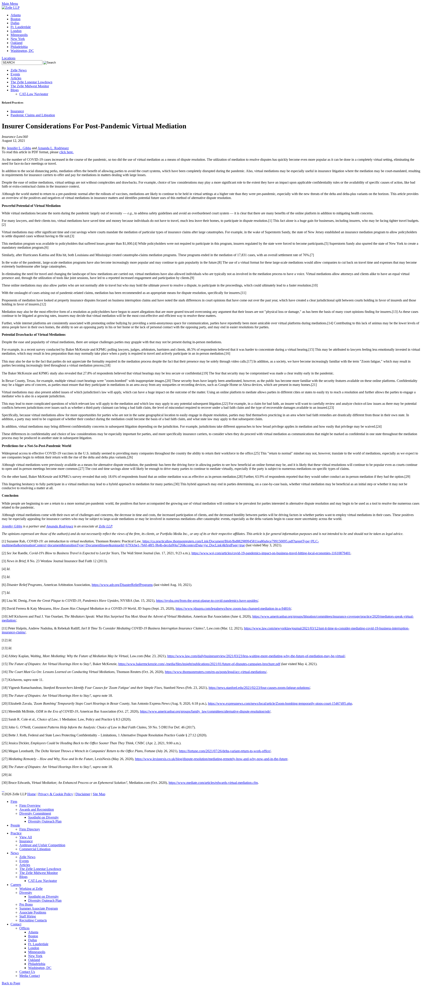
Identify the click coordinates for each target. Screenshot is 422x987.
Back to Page (11, 983)
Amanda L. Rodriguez (53, 148)
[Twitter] (3, 790)
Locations (8, 58)
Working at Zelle (31, 888)
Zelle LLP (105, 526)
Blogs (15, 90)
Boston (15, 19)
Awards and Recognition (36, 809)
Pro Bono (26, 904)
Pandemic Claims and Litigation (33, 115)
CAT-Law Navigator (33, 94)
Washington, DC (22, 51)
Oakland (16, 43)
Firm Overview (30, 805)
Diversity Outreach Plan (45, 821)
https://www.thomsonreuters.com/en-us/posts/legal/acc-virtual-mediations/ (216, 672)
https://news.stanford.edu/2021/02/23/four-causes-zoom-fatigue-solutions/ (259, 688)
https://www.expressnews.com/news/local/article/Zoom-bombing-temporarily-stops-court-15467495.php (280, 703)
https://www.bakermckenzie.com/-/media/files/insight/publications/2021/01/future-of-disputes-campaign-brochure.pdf (199, 664)
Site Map (99, 794)
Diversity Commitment (35, 813)
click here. (66, 152)
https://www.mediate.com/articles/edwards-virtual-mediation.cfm (213, 782)
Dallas (15, 23)
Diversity (25, 892)
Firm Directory (29, 829)
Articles (16, 78)
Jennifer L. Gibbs (19, 148)
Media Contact (29, 976)
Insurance (17, 111)
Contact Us (27, 972)
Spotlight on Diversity (43, 817)
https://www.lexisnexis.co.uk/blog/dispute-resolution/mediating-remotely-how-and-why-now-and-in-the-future (211, 759)
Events (15, 74)
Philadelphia (19, 47)
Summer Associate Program (38, 908)
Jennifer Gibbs (12, 526)
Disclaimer (82, 794)
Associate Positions (32, 912)
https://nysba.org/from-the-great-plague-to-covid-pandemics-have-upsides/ (207, 600)
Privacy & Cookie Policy (55, 794)
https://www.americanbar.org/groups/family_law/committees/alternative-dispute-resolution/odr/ (205, 711)
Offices (24, 928)
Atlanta (16, 15)
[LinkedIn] (2, 790)
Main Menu (10, 3)
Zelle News (19, 70)
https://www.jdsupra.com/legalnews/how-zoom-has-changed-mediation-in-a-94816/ (233, 608)
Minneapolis (19, 35)
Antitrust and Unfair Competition (42, 845)
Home (31, 794)
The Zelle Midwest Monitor (30, 86)
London (16, 31)
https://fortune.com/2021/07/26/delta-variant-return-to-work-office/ (225, 751)
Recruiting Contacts (33, 920)
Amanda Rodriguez (59, 526)
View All (25, 837)
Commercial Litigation (35, 849)
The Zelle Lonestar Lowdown (31, 82)
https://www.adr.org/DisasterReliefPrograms (122, 585)
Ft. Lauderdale (21, 27)
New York (18, 39)
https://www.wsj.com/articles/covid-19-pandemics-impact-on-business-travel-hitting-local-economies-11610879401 (271, 553)
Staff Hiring (27, 916)
